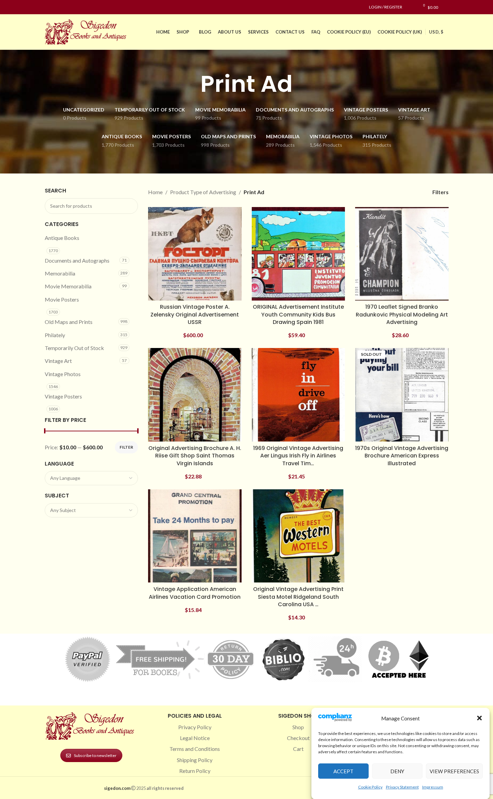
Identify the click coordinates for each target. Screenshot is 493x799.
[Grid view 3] (399, 192)
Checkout (298, 738)
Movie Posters (62, 299)
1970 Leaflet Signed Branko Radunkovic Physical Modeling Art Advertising (402, 314)
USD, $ (436, 32)
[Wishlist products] (411, 7)
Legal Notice (195, 738)
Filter (126, 447)
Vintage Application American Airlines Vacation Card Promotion (195, 592)
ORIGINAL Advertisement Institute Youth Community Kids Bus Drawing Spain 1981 (298, 314)
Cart (298, 748)
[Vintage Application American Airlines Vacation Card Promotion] (195, 536)
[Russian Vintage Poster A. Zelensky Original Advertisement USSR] (195, 254)
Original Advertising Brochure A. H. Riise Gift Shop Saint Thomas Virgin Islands (194, 455)
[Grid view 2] (386, 192)
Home (155, 192)
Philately (55, 335)
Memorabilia (60, 273)
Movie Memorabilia (68, 286)
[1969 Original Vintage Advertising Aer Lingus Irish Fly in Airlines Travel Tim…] (298, 395)
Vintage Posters (63, 396)
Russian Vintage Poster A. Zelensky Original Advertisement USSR (194, 314)
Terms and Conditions (194, 748)
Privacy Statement (402, 786)
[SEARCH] (130, 206)
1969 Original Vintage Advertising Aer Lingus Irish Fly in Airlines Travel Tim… (298, 455)
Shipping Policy (194, 760)
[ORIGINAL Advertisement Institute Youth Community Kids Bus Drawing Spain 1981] (298, 254)
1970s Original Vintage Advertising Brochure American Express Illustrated (401, 455)
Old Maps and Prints (69, 322)
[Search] (446, 7)
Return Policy (194, 770)
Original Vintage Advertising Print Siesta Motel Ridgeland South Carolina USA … (298, 596)
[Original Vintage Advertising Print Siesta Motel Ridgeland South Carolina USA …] (298, 536)
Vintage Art (58, 360)
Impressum (432, 786)
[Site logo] (87, 31)
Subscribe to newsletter (95, 755)
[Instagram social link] (57, 7)
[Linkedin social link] (73, 7)
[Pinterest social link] (65, 7)
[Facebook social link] (49, 7)
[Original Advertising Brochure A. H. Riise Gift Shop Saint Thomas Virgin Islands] (195, 395)
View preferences (454, 771)
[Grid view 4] (411, 192)
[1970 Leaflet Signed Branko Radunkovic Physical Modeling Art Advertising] (402, 254)
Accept (343, 771)
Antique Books (62, 237)
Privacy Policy (194, 727)
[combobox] (91, 478)
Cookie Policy (370, 786)
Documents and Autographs (77, 260)
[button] (479, 718)
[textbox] (91, 478)
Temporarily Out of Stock (74, 348)
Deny (397, 771)
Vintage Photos (63, 374)
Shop (298, 727)
